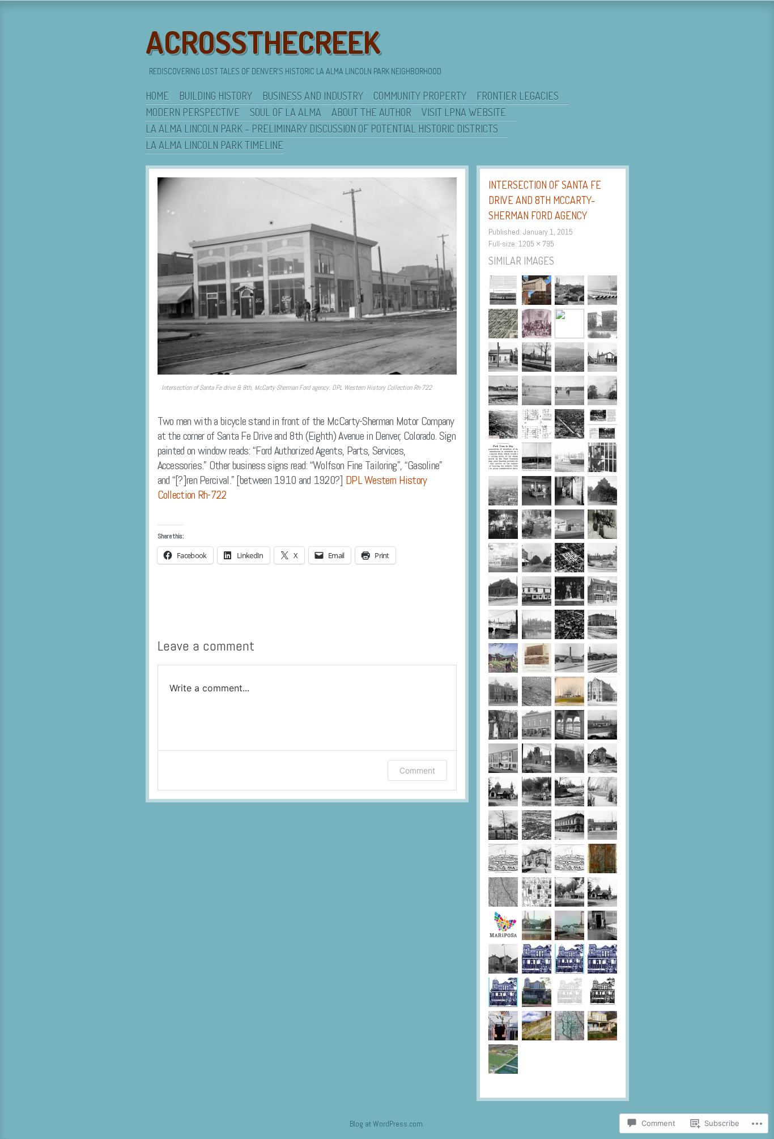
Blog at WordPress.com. (387, 1124)
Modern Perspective (193, 112)
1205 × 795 (536, 244)
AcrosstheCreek (263, 42)
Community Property (419, 96)
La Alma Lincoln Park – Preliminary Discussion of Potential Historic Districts (322, 128)
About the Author (371, 112)
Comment (417, 770)
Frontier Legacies (518, 96)
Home (157, 96)
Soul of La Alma (285, 112)
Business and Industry (312, 96)
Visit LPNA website (464, 112)
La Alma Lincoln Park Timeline (214, 145)
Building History (215, 96)
